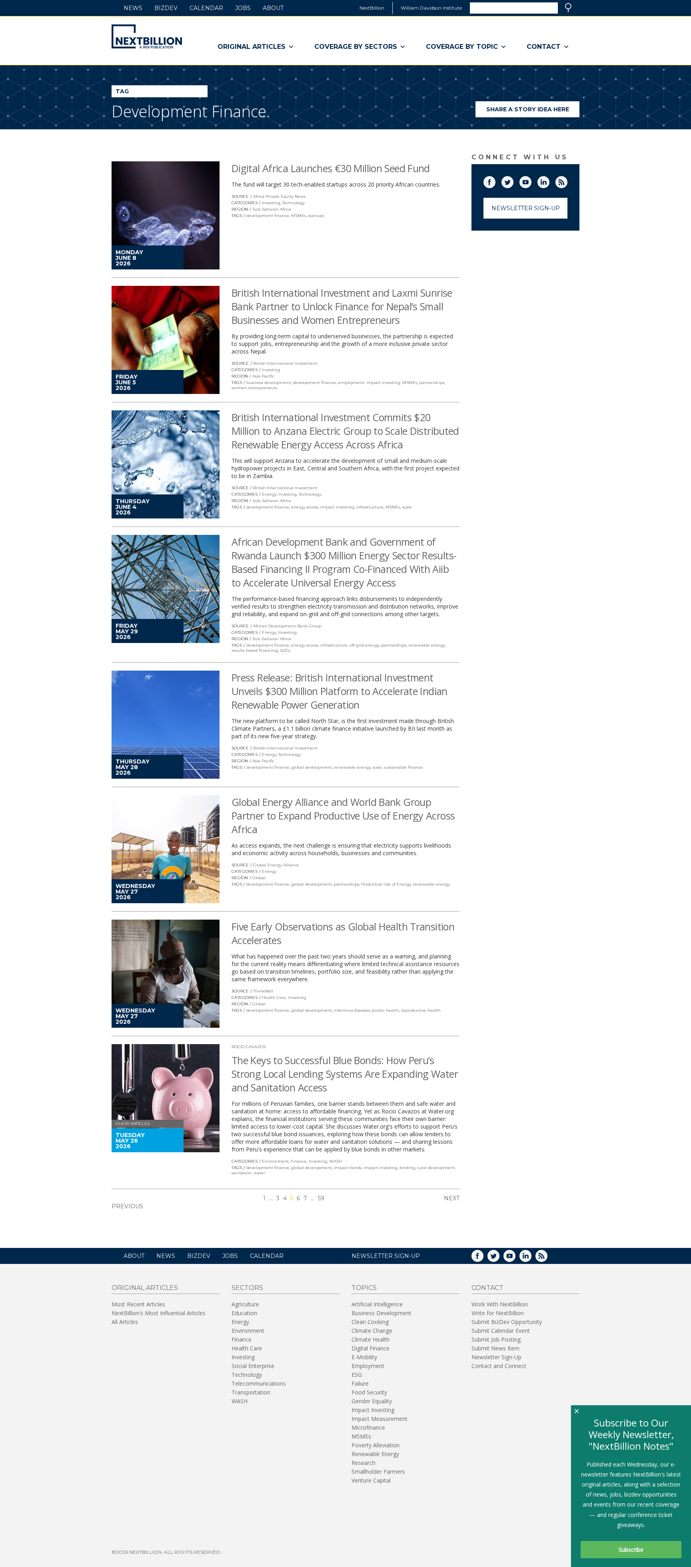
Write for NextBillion (497, 1313)
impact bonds (347, 1167)
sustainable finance (403, 767)
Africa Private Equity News (279, 196)
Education (244, 1313)
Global (259, 877)
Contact (544, 46)
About (273, 8)
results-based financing (255, 650)
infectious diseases (352, 1010)
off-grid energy (364, 645)
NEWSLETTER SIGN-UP (385, 1256)
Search (568, 7)
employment (351, 382)
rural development (436, 1167)
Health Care (274, 997)
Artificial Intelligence (377, 1304)
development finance (267, 215)
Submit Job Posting (496, 1339)
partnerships (431, 382)
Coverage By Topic (462, 46)
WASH (335, 1161)
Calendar (206, 8)
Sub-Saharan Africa (271, 209)
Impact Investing (372, 1410)
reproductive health (421, 1010)
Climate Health (370, 1339)
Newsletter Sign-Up (525, 208)
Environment (275, 1161)
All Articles (125, 1322)
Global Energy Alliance (276, 865)
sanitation (242, 1172)
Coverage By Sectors (355, 46)
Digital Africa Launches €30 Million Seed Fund (331, 168)
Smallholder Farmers (378, 1471)
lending (407, 1167)
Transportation (251, 1392)
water (259, 1172)
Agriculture (245, 1304)
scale (407, 507)
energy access (304, 507)
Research (363, 1463)
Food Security (369, 1392)
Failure (360, 1383)
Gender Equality (371, 1401)
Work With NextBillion (499, 1304)
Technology (293, 202)
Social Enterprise (253, 1366)
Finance (299, 1161)
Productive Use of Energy (386, 884)
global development (311, 767)
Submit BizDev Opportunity (506, 1322)
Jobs (243, 8)
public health (385, 1010)
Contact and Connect (498, 1366)
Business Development (381, 1313)
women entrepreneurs (254, 387)
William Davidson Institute (431, 8)
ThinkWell (263, 991)
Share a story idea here (532, 111)
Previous (127, 1206)
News (133, 8)
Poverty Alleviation (375, 1445)
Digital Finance (370, 1348)
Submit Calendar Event (500, 1330)
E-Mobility (364, 1357)
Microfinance (368, 1427)
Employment (367, 1366)
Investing (271, 202)
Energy (269, 494)
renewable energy (426, 645)
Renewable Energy (375, 1454)
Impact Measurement (379, 1418)
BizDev (166, 8)
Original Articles (252, 46)
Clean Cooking (370, 1322)
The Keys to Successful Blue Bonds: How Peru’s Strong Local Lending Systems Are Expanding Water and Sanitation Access (345, 1073)
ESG (356, 1374)
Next (451, 1198)
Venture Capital (371, 1480)
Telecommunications (259, 1383)
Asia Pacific (263, 376)
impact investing (383, 382)
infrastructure (369, 507)
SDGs (285, 650)
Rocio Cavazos (249, 1046)
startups (316, 215)
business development (268, 382)
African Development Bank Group (287, 626)
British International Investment (285, 363)
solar (377, 767)
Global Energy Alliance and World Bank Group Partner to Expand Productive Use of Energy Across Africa (343, 815)
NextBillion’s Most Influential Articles (159, 1313)
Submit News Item (495, 1348)
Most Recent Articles (138, 1304)
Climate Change (371, 1330)
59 (321, 1198)
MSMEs (298, 215)
